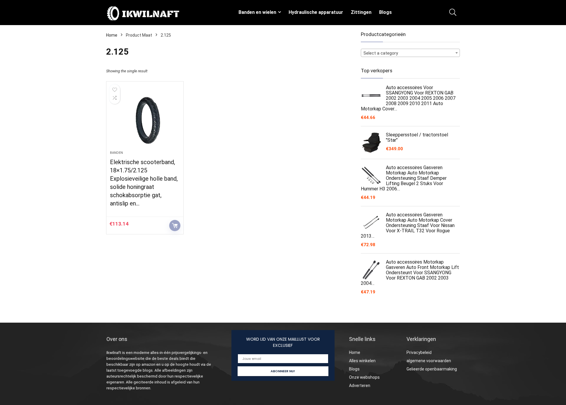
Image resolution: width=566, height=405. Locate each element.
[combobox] (410, 53)
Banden (116, 153)
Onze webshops (364, 377)
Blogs (385, 12)
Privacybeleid (419, 352)
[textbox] (410, 53)
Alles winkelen (362, 360)
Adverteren (359, 385)
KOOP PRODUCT (174, 225)
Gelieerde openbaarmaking (432, 369)
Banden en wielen (257, 12)
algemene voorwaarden (429, 360)
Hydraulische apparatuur (316, 12)
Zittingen (361, 12)
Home (111, 35)
